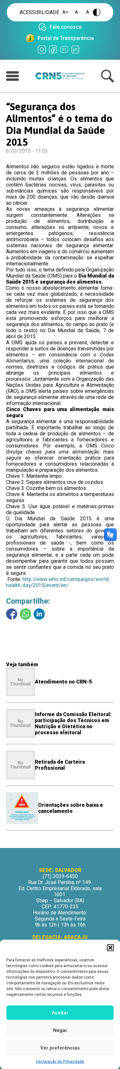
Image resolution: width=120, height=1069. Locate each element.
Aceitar (60, 1013)
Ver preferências (60, 1048)
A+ (65, 12)
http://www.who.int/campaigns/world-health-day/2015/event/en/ (58, 582)
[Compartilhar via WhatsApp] (25, 614)
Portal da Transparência (65, 38)
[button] (110, 947)
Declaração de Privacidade (60, 1061)
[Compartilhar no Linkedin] (39, 614)
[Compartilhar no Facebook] (11, 614)
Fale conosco (66, 27)
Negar (60, 1030)
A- (77, 12)
